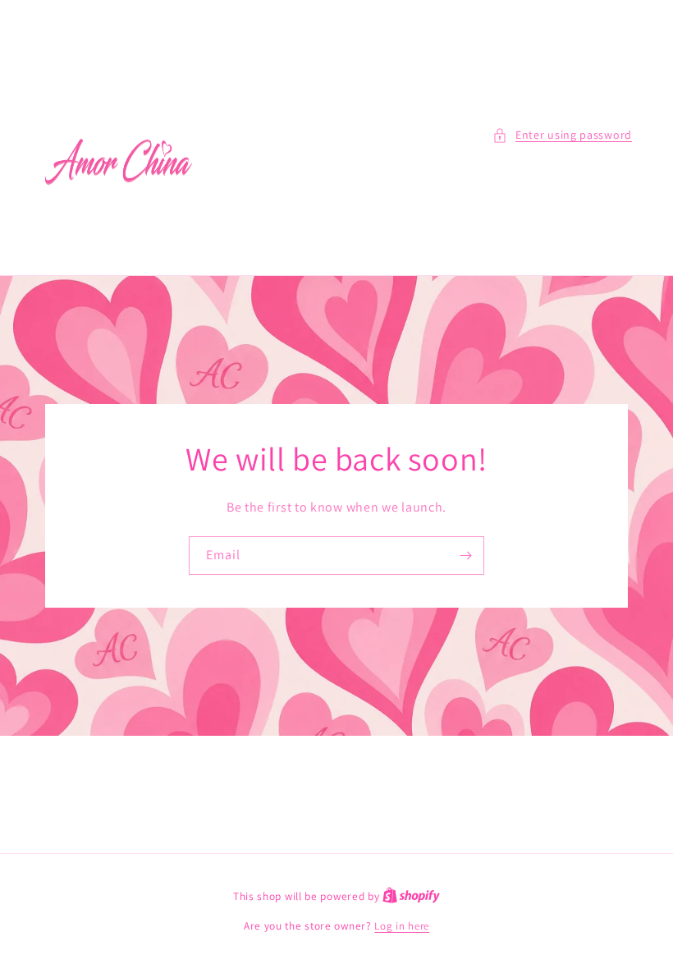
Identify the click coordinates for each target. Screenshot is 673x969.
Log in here (401, 926)
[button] (562, 135)
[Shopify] (411, 896)
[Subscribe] (465, 555)
